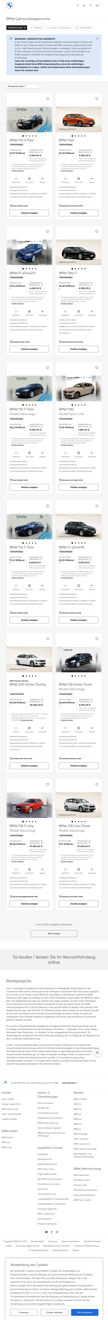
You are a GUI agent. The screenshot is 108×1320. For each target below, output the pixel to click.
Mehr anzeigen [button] (54, 933)
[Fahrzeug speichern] (47, 98)
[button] (16, 27)
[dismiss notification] (97, 38)
